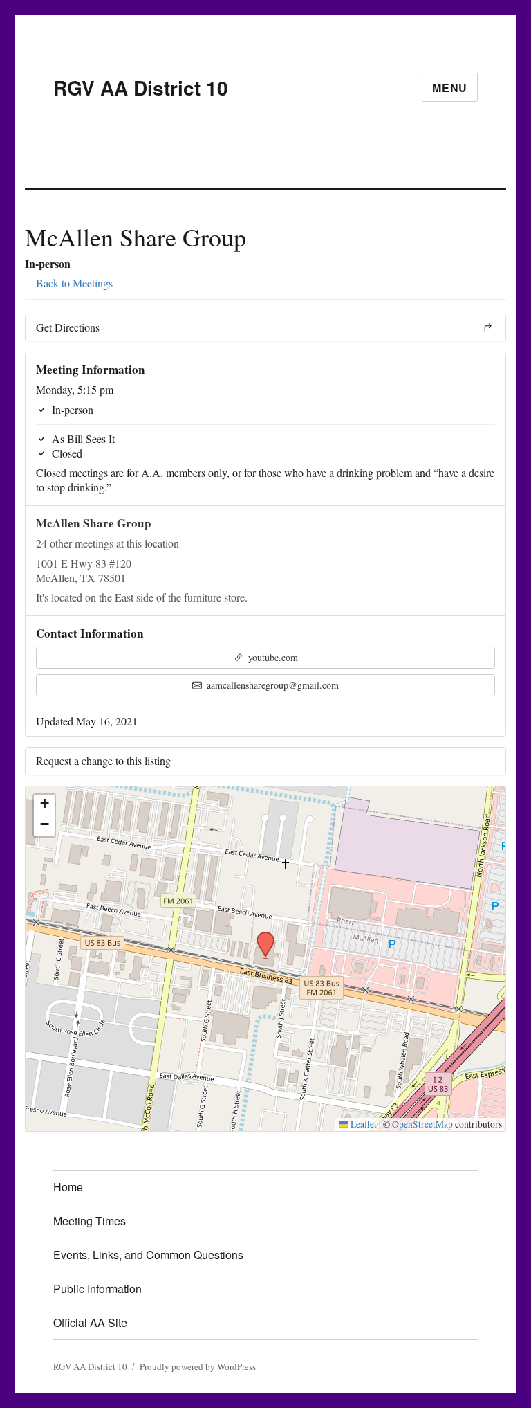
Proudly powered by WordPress (198, 1366)
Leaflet (362, 1124)
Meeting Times (89, 1221)
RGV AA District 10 (140, 87)
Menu (449, 88)
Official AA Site (90, 1322)
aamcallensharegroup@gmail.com (271, 685)
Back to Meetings (73, 283)
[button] (261, 936)
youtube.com (271, 657)
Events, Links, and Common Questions (148, 1255)
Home (68, 1187)
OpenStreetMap (422, 1124)
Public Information (97, 1289)
